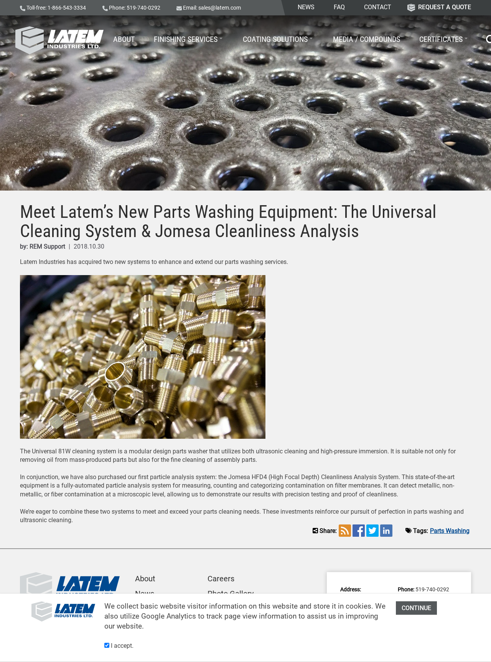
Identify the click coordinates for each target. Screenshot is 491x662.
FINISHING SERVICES (185, 39)
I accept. (121, 645)
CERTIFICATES (441, 39)
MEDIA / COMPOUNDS (366, 39)
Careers (221, 578)
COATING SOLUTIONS (275, 39)
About (145, 578)
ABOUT (124, 39)
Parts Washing (450, 530)
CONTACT (377, 7)
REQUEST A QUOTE (444, 7)
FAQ (339, 7)
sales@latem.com (219, 8)
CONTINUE (416, 608)
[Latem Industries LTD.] (59, 40)
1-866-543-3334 (67, 8)
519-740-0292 (143, 8)
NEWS (306, 7)
